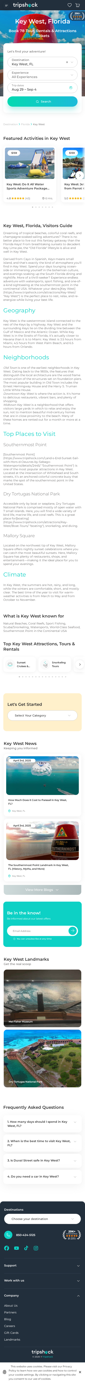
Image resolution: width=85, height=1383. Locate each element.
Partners (10, 1312)
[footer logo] (43, 1352)
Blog (7, 1319)
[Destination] (72, 62)
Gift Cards (11, 1333)
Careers (9, 1326)
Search (46, 101)
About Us (11, 1305)
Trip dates (18, 85)
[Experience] (72, 74)
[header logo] (25, 5)
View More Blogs (39, 890)
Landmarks (12, 1339)
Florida (25, 124)
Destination (10, 124)
